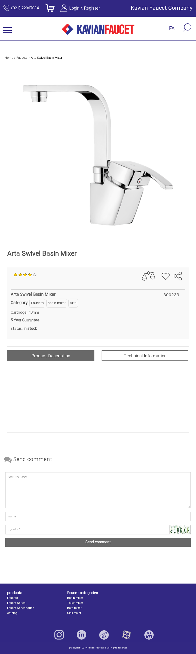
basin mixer (57, 303)
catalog (12, 613)
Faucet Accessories (20, 608)
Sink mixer (74, 613)
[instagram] (59, 635)
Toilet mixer (75, 603)
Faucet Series (16, 603)
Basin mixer (75, 598)
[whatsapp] (183, 264)
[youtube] (149, 635)
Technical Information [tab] (145, 356)
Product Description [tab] (50, 356)
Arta (73, 303)
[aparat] (126, 635)
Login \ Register (84, 8)
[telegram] (175, 264)
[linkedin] (81, 635)
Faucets (37, 303)
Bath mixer (74, 608)
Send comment (98, 542)
